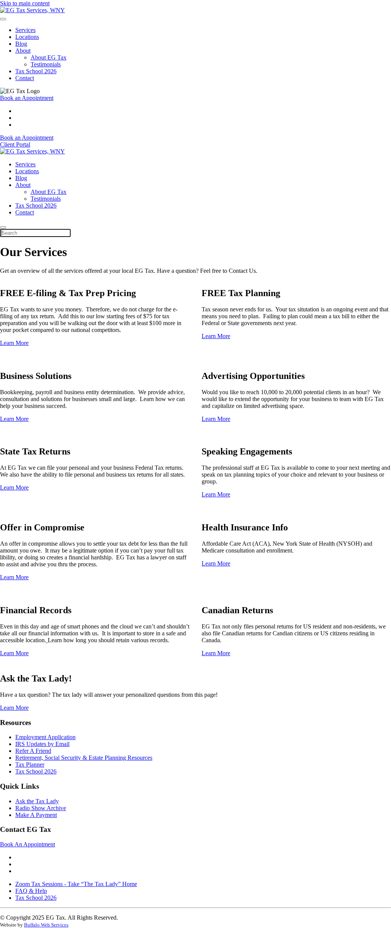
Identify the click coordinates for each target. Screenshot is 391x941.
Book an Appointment (26, 98)
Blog (21, 43)
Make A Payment (36, 815)
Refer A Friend (33, 751)
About (23, 50)
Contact (24, 78)
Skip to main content (25, 3)
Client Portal (15, 144)
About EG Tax (48, 57)
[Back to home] (32, 10)
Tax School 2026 (36, 71)
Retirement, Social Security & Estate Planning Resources (83, 757)
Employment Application (45, 737)
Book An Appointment (27, 844)
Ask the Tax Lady (37, 801)
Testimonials (46, 64)
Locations (27, 37)
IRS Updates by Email (42, 744)
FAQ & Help (31, 891)
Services (25, 30)
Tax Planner (29, 764)
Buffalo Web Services (46, 925)
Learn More (14, 343)
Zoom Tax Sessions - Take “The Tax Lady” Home (76, 884)
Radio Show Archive (40, 808)
